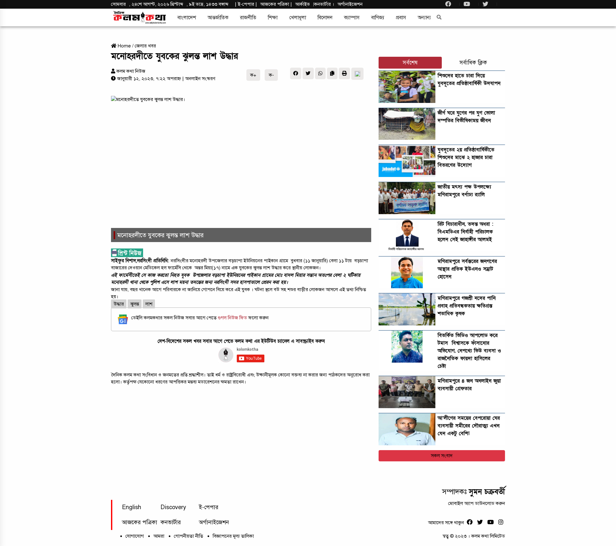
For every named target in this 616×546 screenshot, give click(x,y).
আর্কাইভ (302, 4)
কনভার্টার (323, 4)
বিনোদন (325, 17)
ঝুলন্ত (134, 304)
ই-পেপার (246, 4)
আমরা (158, 536)
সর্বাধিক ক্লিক (473, 62)
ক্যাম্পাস (352, 17)
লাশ (148, 304)
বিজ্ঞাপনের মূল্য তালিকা (233, 536)
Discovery (173, 507)
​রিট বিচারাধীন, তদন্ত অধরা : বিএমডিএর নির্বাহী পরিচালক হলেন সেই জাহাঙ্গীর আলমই (465, 232)
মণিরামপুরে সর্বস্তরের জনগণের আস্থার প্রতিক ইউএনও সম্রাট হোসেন (467, 269)
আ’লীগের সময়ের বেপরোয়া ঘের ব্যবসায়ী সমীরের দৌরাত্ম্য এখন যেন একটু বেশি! (469, 426)
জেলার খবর (145, 46)
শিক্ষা (273, 17)
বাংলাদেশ (186, 17)
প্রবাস (401, 17)
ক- (271, 75)
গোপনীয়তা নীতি (188, 536)
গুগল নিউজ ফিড (233, 318)
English (131, 507)
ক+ (253, 75)
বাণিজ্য (377, 17)
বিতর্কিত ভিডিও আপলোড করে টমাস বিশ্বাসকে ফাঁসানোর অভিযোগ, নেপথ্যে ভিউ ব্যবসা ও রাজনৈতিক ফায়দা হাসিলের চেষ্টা (469, 351)
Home (123, 46)
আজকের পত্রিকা (139, 522)
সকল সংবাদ (442, 455)
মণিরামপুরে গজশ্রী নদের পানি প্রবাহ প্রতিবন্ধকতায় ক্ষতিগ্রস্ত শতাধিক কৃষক (467, 306)
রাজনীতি (248, 17)
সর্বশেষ (410, 62)
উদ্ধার (119, 304)
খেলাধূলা (297, 17)
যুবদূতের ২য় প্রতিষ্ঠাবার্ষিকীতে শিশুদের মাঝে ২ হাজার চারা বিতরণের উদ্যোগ (466, 157)
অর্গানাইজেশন (350, 4)
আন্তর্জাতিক (218, 17)
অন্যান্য (424, 17)
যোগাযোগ (134, 536)
